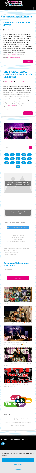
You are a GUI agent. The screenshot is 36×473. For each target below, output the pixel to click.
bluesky (17, 425)
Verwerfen (18, 464)
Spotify (15, 250)
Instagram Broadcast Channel (16, 241)
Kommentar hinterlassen (20, 30)
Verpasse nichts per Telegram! (13, 443)
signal (12, 419)
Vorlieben (18, 469)
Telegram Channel (18, 235)
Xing (13, 425)
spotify (18, 422)
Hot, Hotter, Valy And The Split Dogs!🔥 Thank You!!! (18, 323)
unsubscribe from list (18, 282)
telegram (17, 419)
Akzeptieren (18, 460)
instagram (8, 422)
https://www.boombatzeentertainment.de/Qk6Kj (13, 57)
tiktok (13, 422)
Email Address (8, 269)
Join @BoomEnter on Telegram (18, 227)
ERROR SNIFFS (12, 54)
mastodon (22, 425)
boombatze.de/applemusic (11, 252)
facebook (23, 419)
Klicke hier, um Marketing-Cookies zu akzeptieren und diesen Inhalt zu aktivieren (18, 183)
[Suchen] (30, 147)
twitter (29, 419)
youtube (23, 422)
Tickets (6, 303)
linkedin (29, 422)
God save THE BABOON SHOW (16, 24)
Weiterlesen (28, 61)
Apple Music (7, 250)
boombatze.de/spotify (10, 254)
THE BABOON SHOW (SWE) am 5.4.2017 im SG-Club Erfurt (17, 74)
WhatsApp (7, 419)
